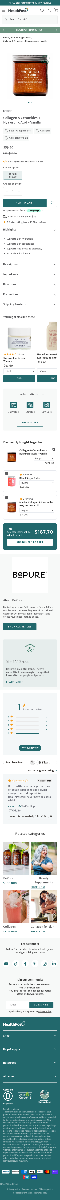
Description (10, 264)
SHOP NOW (10, 883)
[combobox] (29, 19)
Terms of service (29, 1189)
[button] (42, 10)
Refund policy (40, 1193)
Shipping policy (46, 1189)
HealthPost (12, 1184)
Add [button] (19, 378)
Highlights (9, 229)
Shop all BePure (20, 626)
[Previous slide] (3, 30)
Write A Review (30, 747)
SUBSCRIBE (41, 1004)
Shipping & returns (15, 304)
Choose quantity (12, 183)
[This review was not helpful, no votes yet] (48, 816)
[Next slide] (56, 30)
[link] (19, 336)
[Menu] (3, 10)
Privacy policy (13, 1189)
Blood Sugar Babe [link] (29, 478)
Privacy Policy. (45, 1011)
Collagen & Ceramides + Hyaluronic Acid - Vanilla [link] (33, 452)
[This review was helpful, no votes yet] (42, 816)
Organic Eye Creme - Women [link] (15, 360)
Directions (9, 284)
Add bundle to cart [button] (30, 542)
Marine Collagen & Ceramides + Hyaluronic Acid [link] (36, 504)
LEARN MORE (14, 682)
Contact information (22, 1193)
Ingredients (10, 274)
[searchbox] (16, 762)
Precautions (10, 294)
